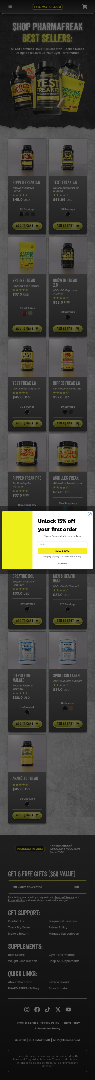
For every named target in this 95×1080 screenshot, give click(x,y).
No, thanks (62, 563)
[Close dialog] (90, 514)
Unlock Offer (62, 551)
